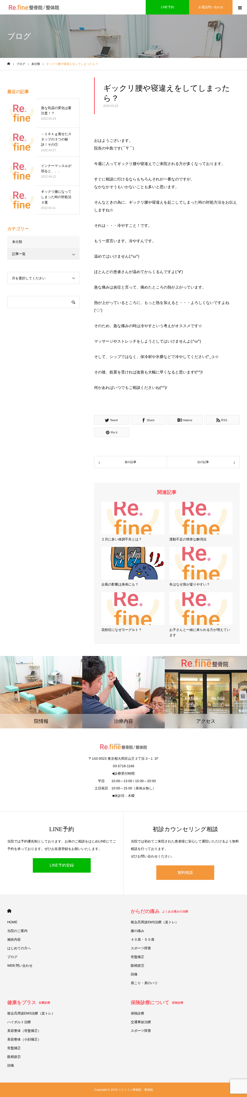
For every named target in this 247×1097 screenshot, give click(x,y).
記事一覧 (19, 254)
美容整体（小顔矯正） (24, 1039)
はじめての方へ (19, 948)
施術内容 (14, 939)
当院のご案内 (17, 931)
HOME (9, 911)
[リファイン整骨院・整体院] (34, 7)
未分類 (17, 242)
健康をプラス (28, 1002)
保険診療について (157, 1002)
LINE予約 (167, 7)
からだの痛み (159, 911)
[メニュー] (240, 7)
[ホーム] (8, 63)
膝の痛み (137, 931)
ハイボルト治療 (19, 1022)
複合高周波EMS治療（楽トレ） (154, 922)
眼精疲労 (137, 965)
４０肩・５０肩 (142, 939)
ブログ (12, 957)
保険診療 (137, 1013)
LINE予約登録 (62, 865)
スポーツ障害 (141, 948)
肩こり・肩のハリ (144, 983)
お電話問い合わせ (210, 7)
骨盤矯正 (137, 957)
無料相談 (185, 872)
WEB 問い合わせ (20, 965)
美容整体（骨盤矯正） (24, 1031)
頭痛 (134, 974)
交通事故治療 (141, 1022)
